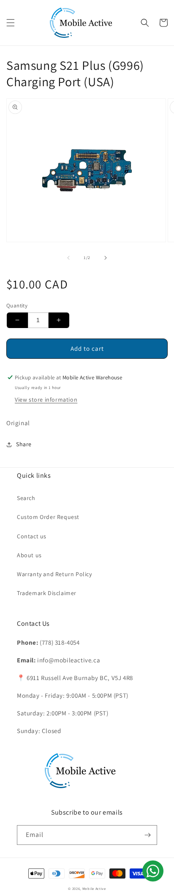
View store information (46, 399)
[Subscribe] (147, 835)
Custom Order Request (48, 517)
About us (29, 555)
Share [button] (24, 444)
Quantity (16, 305)
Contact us (31, 536)
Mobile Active (94, 888)
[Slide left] (68, 258)
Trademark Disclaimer (46, 593)
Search (26, 498)
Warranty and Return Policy (54, 574)
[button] (10, 22)
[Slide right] (105, 258)
